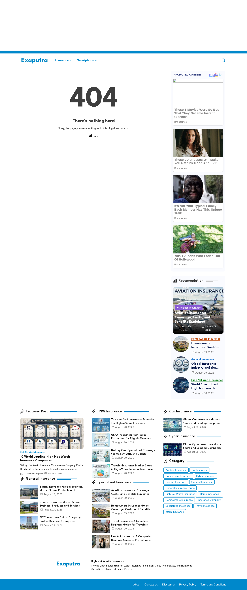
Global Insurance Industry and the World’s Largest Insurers (203, 366)
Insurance (62, 60)
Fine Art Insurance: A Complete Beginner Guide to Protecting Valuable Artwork (130, 538)
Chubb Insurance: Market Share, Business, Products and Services (60, 504)
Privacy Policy (187, 584)
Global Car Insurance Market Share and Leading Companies (202, 421)
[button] (223, 60)
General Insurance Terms (180, 487)
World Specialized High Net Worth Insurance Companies (207, 386)
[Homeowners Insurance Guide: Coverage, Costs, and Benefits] (181, 344)
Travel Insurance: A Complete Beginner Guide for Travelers (129, 523)
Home (96, 136)
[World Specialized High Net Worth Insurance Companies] (181, 385)
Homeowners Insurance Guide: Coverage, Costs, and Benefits (207, 345)
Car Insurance (199, 470)
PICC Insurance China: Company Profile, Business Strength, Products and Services (60, 519)
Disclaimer (168, 584)
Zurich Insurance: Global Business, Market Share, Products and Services (61, 489)
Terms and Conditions (213, 584)
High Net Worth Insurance (180, 493)
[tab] (63, 60)
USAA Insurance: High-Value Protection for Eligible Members (131, 437)
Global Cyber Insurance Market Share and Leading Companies (203, 446)
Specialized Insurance (178, 505)
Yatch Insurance (174, 511)
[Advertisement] (108, 25)
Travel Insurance (205, 505)
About (136, 584)
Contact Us (151, 584)
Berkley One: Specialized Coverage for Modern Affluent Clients (133, 452)
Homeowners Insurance (179, 499)
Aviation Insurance (176, 470)
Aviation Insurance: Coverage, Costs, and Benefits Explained (130, 492)
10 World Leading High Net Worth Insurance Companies (45, 458)
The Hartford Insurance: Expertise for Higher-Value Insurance (132, 421)
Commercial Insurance (178, 476)
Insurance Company (209, 499)
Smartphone (85, 60)
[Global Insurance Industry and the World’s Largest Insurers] (181, 364)
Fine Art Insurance (175, 482)
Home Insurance (209, 493)
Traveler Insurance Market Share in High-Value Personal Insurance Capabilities (132, 467)
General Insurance (202, 482)
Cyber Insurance (205, 476)
